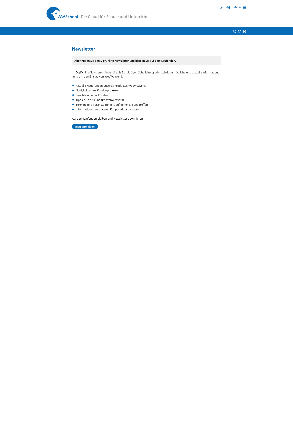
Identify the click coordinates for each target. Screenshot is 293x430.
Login (220, 7)
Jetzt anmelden (85, 127)
